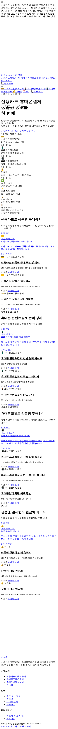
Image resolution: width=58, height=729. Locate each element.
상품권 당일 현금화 (12, 570)
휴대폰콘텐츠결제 (29, 78)
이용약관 (10, 719)
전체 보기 (5, 233)
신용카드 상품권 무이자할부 (17, 299)
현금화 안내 (30, 131)
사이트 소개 (12, 702)
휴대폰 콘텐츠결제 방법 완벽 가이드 (21, 358)
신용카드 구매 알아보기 (12, 131)
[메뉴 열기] (2, 86)
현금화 (4, 81)
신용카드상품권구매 (11, 78)
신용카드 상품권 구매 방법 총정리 (20, 262)
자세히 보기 (13, 272)
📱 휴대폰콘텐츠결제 (34, 89)
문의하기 (10, 704)
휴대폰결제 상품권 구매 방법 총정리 (21, 456)
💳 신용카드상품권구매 (12, 89)
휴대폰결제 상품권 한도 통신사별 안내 (23, 475)
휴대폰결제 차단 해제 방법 (16, 493)
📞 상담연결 (7, 83)
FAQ (10, 81)
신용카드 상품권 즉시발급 (16, 280)
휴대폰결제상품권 (47, 78)
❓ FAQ (26, 91)
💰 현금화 (17, 91)
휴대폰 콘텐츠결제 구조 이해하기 (20, 376)
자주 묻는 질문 (13, 696)
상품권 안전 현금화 (12, 589)
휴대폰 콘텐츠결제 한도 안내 (17, 394)
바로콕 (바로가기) (14, 716)
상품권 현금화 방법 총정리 (16, 552)
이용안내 (10, 699)
